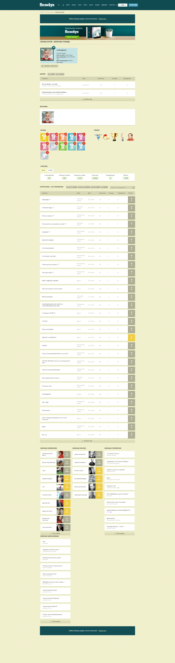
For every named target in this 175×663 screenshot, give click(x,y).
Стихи (79, 5)
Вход (122, 5)
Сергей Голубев (59, 12)
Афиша (74, 5)
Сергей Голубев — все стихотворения (51, 187)
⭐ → (87, 19)
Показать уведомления (59, 5)
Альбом (97, 5)
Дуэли (91, 5)
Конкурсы (112, 5)
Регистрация (133, 5)
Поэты (85, 5)
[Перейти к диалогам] (63, 5)
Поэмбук (42, 12)
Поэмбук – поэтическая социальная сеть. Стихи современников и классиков (47, 5)
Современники (50, 12)
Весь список (56, 533)
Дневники (104, 5)
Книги (68, 5)
